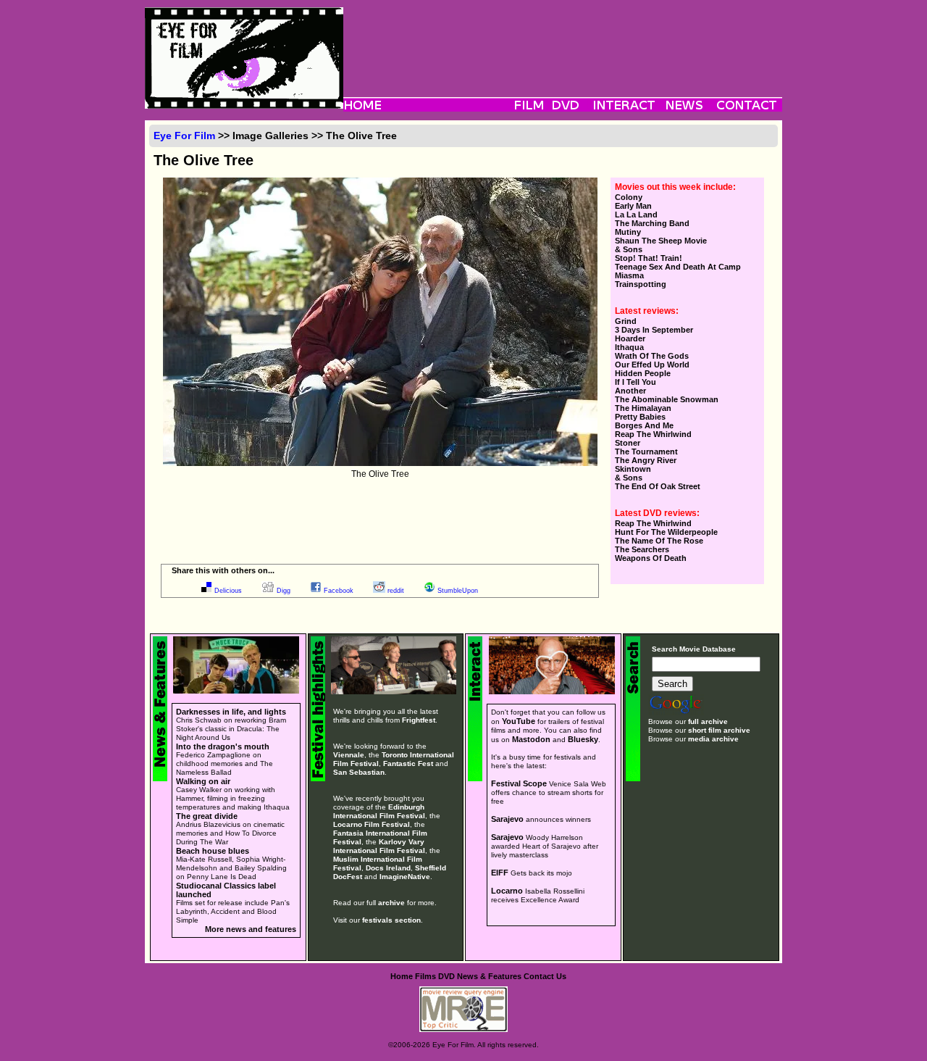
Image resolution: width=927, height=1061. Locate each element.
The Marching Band (652, 223)
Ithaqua (629, 347)
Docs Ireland (388, 868)
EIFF (499, 872)
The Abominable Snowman (666, 399)
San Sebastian (359, 772)
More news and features (250, 929)
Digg (283, 590)
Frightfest (418, 720)
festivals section (391, 920)
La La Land (636, 214)
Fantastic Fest (408, 763)
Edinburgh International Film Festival (379, 811)
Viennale (348, 755)
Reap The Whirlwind (653, 434)
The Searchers (642, 549)
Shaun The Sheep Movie (661, 240)
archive (391, 903)
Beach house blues (212, 850)
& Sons (628, 249)
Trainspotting (640, 284)
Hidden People (643, 373)
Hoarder (630, 338)
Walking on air (203, 781)
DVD (446, 976)
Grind (626, 321)
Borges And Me (644, 425)
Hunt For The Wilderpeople (666, 532)
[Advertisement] (563, 39)
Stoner (627, 442)
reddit (395, 590)
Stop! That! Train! (648, 258)
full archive (708, 721)
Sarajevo (507, 819)
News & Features (489, 976)
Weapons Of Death (651, 558)
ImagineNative (404, 877)
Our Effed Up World (652, 364)
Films (425, 976)
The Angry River (645, 460)
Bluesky (583, 739)
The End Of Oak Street (657, 486)
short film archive (719, 730)
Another (630, 390)
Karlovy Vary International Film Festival (379, 846)
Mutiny (628, 232)
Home (401, 976)
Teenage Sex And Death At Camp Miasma (678, 271)
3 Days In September (654, 329)
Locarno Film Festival (371, 824)
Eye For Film (184, 135)
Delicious (228, 590)
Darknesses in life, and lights (231, 711)
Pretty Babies (640, 416)
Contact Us (545, 976)
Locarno (507, 890)
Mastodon (531, 739)
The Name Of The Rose (659, 540)
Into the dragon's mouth (222, 746)
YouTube (518, 721)
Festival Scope (519, 783)
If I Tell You (635, 382)
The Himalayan (643, 408)
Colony (628, 197)
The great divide (207, 816)
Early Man (633, 205)
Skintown (633, 469)
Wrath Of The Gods (652, 355)
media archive (713, 739)
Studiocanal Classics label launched (226, 890)
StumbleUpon (457, 590)
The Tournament (646, 451)
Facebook (338, 590)
